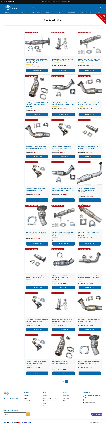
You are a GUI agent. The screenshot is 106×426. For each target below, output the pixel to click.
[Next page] (66, 381)
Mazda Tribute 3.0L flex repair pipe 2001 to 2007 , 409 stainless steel (62, 320)
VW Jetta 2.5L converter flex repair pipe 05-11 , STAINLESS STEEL (36, 276)
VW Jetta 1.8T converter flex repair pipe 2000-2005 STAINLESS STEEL (36, 233)
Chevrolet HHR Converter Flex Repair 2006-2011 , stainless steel (37, 320)
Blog (44, 405)
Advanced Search (47, 403)
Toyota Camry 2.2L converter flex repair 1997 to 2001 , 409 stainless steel (88, 277)
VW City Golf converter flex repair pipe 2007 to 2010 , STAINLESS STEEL (63, 103)
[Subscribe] (28, 414)
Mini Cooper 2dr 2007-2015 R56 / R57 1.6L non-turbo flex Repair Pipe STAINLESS (37, 104)
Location (26, 398)
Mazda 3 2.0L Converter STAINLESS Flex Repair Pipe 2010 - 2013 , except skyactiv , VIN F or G (37, 60)
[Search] (83, 7)
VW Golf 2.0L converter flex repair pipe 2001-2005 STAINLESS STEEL (36, 147)
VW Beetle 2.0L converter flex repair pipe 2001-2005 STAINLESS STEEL (89, 320)
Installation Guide (28, 400)
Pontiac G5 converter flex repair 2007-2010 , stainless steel (35, 189)
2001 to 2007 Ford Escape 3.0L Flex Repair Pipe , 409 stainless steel (62, 60)
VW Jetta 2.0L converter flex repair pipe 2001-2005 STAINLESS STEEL (88, 103)
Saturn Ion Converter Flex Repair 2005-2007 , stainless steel (36, 362)
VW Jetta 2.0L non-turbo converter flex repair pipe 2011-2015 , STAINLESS (88, 233)
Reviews (45, 395)
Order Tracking (66, 398)
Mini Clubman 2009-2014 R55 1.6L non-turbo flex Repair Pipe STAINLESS (62, 363)
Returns (65, 400)
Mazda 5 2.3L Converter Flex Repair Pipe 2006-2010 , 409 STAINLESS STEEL (62, 233)
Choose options (37, 70)
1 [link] (60, 381)
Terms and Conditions (48, 400)
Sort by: (80, 28)
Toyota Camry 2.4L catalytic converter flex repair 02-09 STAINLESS (86, 190)
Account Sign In (67, 395)
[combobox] (58, 7)
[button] (10, 12)
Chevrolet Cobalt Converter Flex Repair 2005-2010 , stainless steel (62, 147)
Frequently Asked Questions (50, 398)
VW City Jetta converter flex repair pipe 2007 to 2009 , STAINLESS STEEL (63, 189)
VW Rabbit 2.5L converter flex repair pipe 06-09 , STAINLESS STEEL (89, 147)
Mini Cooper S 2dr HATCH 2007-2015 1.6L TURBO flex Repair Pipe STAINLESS (63, 277)
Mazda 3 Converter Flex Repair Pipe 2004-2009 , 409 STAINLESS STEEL (89, 60)
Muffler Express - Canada (97, 422)
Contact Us (26, 395)
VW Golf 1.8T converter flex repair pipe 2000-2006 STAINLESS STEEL (88, 362)
